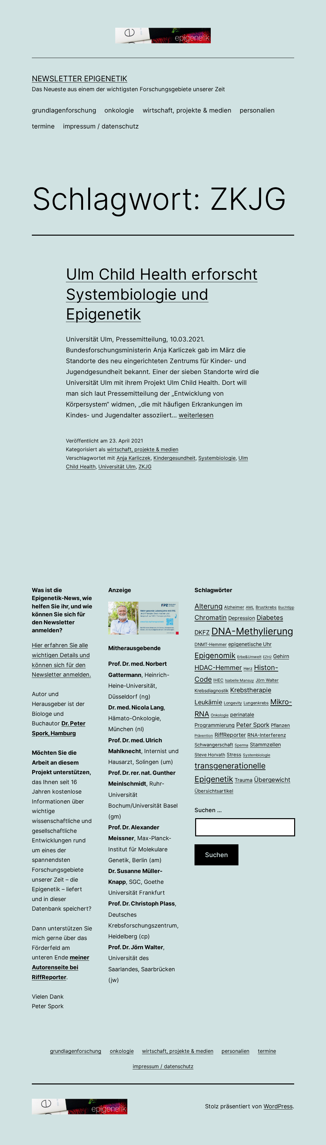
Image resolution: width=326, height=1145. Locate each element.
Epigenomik (215, 655)
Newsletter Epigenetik (79, 78)
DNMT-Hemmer (211, 644)
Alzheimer (234, 607)
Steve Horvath (210, 754)
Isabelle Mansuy (239, 680)
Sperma (241, 745)
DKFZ (202, 632)
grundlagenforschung (64, 110)
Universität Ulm (117, 466)
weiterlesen (196, 415)
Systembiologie (217, 458)
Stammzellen (265, 744)
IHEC (218, 680)
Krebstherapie (250, 690)
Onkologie (220, 715)
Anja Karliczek (134, 458)
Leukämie (208, 702)
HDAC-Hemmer (218, 668)
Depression (241, 618)
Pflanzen (280, 725)
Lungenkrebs (256, 703)
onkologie (119, 110)
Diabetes (270, 617)
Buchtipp (286, 607)
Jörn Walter (267, 680)
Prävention (204, 735)
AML (250, 607)
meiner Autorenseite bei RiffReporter (60, 967)
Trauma (243, 780)
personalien (257, 110)
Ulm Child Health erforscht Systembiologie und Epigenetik (162, 294)
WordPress (278, 1106)
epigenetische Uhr (250, 644)
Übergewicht (272, 779)
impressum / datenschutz (101, 126)
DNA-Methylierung (252, 631)
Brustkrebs (266, 607)
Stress (234, 755)
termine (43, 126)
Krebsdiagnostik (212, 690)
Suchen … (208, 810)
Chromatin (211, 617)
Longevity (233, 703)
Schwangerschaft (214, 745)
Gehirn (281, 656)
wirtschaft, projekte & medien (187, 110)
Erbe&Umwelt (249, 657)
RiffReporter (230, 734)
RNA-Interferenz (266, 735)
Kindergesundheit (174, 458)
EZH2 (267, 657)
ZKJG (145, 466)
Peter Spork (252, 725)
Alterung (209, 606)
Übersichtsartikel (214, 791)
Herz (248, 668)
